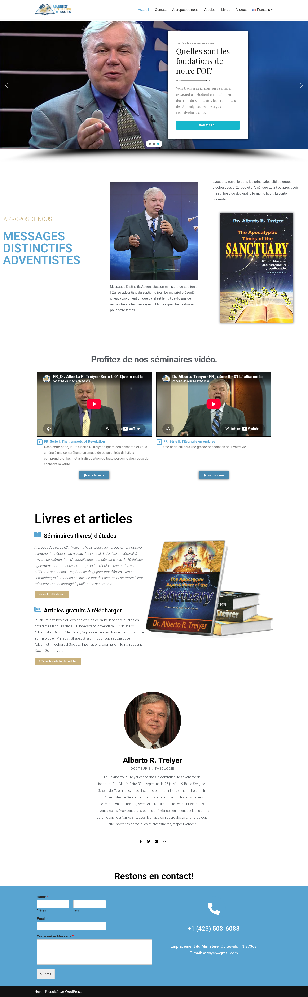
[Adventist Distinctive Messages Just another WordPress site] (54, 10)
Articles (209, 10)
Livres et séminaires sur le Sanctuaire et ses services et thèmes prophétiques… (176, 58)
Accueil (143, 10)
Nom (76, 910)
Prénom (41, 910)
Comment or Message (55, 936)
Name (42, 897)
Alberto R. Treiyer (152, 760)
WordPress (73, 991)
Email (42, 919)
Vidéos (241, 10)
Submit (45, 974)
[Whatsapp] (164, 841)
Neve (39, 991)
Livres (225, 10)
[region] (154, 92)
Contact (160, 10)
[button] (272, 9)
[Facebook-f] (140, 841)
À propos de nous (185, 10)
